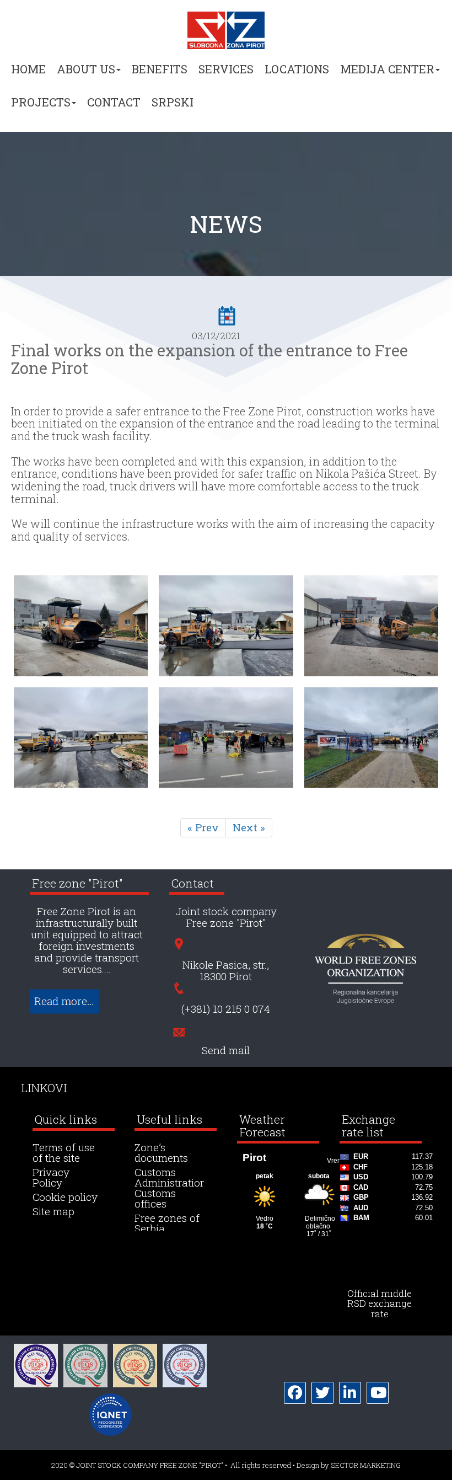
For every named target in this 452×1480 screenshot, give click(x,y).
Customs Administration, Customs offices (171, 1188)
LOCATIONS (297, 69)
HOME (28, 69)
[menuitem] (28, 73)
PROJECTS (41, 102)
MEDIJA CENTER (387, 69)
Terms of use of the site (64, 1153)
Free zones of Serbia (167, 1223)
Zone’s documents (161, 1153)
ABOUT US (86, 69)
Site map (53, 1211)
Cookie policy (65, 1197)
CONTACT (114, 102)
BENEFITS (159, 69)
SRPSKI (172, 102)
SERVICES (226, 69)
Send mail (226, 1051)
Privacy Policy (51, 1178)
